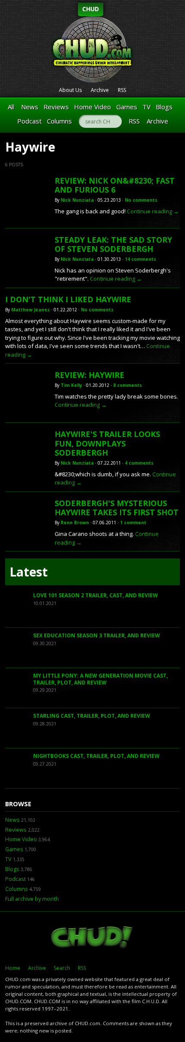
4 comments (139, 463)
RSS (122, 90)
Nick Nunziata (77, 200)
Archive (100, 90)
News (29, 106)
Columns (59, 121)
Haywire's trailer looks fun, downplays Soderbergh (107, 443)
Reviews (56, 106)
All (11, 106)
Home (12, 968)
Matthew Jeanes (30, 310)
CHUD (90, 9)
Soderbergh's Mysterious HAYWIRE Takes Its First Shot (117, 508)
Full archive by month (32, 899)
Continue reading (153, 211)
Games (126, 106)
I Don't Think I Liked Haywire (68, 299)
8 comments (127, 385)
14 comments (140, 259)
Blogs (164, 106)
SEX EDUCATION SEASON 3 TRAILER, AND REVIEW (96, 635)
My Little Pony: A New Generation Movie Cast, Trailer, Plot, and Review (100, 679)
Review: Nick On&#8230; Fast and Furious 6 (115, 185)
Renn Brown (75, 522)
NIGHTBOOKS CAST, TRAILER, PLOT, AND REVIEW (96, 756)
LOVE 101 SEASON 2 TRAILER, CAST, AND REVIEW (95, 595)
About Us (70, 90)
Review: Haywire (89, 375)
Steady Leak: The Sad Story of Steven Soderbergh (113, 244)
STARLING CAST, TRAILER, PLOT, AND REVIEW (91, 715)
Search (62, 968)
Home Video (92, 106)
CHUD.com (92, 937)
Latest (28, 572)
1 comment (133, 522)
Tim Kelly (71, 385)
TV (146, 106)
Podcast (29, 121)
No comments (141, 200)
